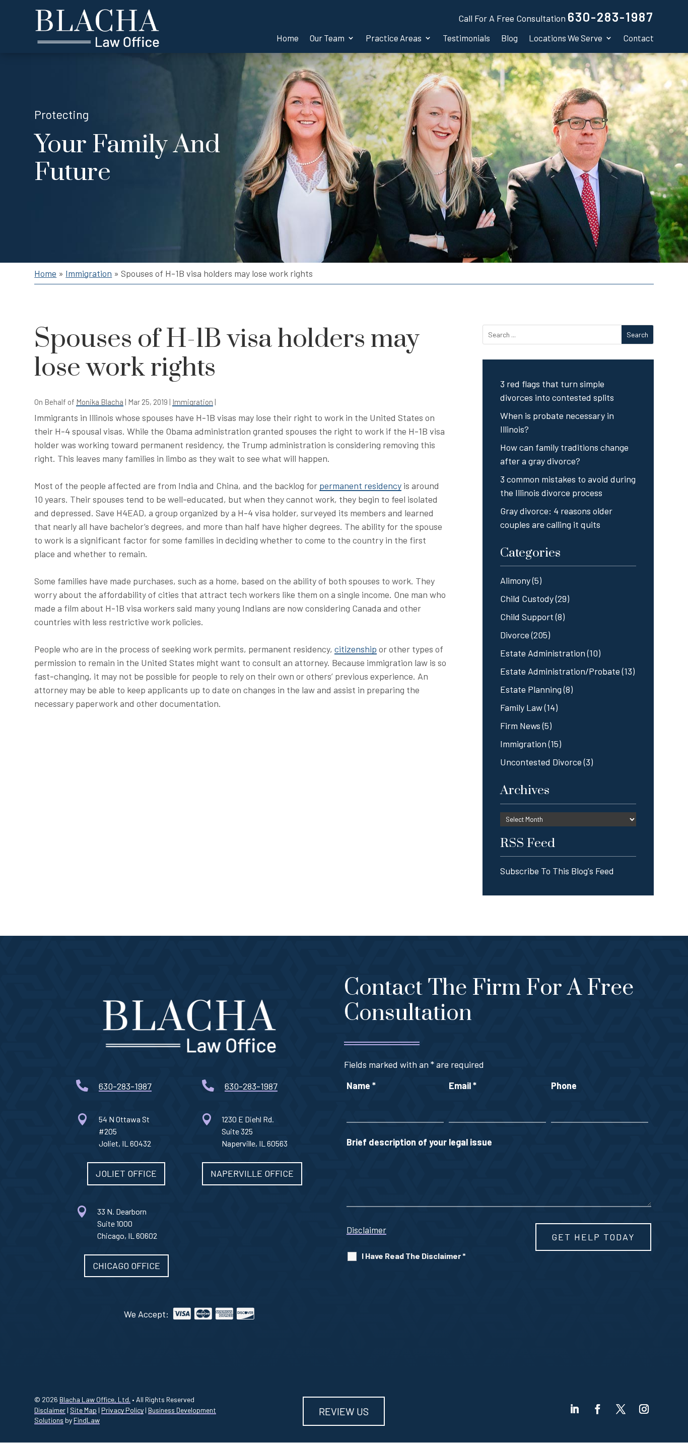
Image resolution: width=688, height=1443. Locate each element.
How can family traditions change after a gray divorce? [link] (564, 454)
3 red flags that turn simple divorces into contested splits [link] (557, 390)
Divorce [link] (514, 634)
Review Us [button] (344, 1411)
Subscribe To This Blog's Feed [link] (557, 870)
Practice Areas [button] (394, 37)
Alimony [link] (515, 580)
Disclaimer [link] (49, 1410)
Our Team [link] (327, 37)
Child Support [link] (527, 616)
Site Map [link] (83, 1410)
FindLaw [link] (87, 1420)
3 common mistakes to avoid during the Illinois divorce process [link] (568, 485)
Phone (564, 1085)
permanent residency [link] (360, 485)
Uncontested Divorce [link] (541, 761)
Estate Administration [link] (542, 652)
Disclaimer (366, 1230)
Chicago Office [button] (126, 1265)
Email (462, 1085)
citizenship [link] (355, 648)
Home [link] (288, 37)
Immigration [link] (192, 401)
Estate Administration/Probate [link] (560, 671)
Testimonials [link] (466, 37)
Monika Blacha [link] (99, 401)
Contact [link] (639, 37)
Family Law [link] (521, 707)
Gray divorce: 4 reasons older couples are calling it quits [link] (556, 517)
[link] (97, 26)
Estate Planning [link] (531, 689)
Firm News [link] (520, 725)
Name (361, 1085)
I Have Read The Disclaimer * (414, 1255)
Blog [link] (509, 37)
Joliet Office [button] (126, 1173)
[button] (574, 1409)
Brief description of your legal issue (419, 1142)
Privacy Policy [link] (122, 1410)
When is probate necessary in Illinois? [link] (557, 422)
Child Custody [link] (527, 598)
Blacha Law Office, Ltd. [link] (94, 1399)
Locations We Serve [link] (565, 37)
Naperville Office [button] (252, 1173)
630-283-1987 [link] (611, 16)
